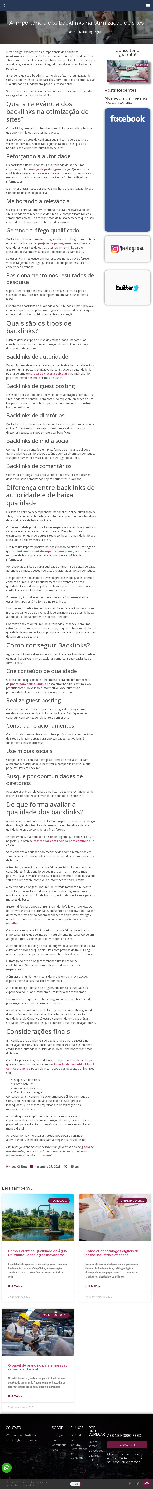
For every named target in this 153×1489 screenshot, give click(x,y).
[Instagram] (129, 1483)
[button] (147, 5)
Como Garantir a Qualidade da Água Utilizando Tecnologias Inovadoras (37, 1253)
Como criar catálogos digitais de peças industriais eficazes (112, 1253)
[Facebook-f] (137, 1483)
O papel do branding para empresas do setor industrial (37, 1367)
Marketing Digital (90, 32)
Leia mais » (15, 1286)
